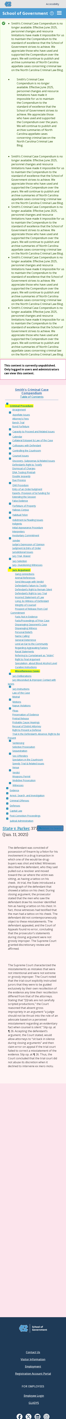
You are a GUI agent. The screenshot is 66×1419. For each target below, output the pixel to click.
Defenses (15, 805)
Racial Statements (24, 651)
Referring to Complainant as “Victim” (34, 655)
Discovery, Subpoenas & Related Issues (34, 460)
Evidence (14, 790)
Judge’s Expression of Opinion (28, 544)
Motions (17, 701)
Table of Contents (31, 397)
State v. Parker (16, 828)
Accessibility (52, 4)
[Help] (52, 13)
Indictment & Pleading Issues (28, 520)
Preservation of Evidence (25, 714)
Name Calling (22, 636)
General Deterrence (25, 640)
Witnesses (18, 785)
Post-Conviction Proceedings (25, 815)
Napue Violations (21, 705)
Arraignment (19, 409)
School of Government (25, 13)
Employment (33, 1366)
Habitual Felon (20, 514)
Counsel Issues (21, 455)
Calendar (17, 436)
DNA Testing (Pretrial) (23, 472)
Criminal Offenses (19, 800)
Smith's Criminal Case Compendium (32, 391)
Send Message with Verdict (29, 581)
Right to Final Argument (27, 659)
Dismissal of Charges (23, 468)
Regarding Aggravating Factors (31, 647)
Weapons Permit (21, 776)
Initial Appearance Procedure (27, 527)
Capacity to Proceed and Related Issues (34, 431)
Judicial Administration (21, 820)
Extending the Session (24, 496)
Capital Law (16, 810)
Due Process (19, 480)
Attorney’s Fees (20, 418)
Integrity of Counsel (25, 604)
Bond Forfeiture (20, 426)
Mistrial (16, 696)
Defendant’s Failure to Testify (31, 585)
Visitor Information (33, 1359)
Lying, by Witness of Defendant (32, 601)
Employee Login (34, 1396)
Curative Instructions (26, 667)
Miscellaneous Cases (27, 671)
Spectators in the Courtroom (27, 759)
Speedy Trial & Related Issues (28, 763)
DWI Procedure (21, 485)
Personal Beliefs (23, 632)
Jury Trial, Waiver (21, 556)
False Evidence (20, 500)
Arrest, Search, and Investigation (27, 795)
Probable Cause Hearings (26, 722)
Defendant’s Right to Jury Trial (31, 593)
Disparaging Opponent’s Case (31, 624)
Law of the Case (21, 692)
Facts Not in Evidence (26, 616)
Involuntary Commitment (25, 535)
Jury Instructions (21, 688)
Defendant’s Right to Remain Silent (33, 589)
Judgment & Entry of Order (26, 548)
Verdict (16, 772)
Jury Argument (21, 570)
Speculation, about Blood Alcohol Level (36, 663)
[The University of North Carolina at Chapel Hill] (6, 4)
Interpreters (18, 531)
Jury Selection (20, 561)
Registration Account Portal (33, 1373)
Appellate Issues (21, 414)
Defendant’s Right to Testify (27, 464)
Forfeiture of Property (24, 505)
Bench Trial (18, 422)
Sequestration (19, 750)
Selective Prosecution (23, 746)
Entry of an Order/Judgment (27, 489)
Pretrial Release (20, 718)
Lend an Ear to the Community (31, 643)
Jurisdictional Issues (22, 552)
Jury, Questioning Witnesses (27, 565)
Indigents (17, 523)
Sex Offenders (20, 755)
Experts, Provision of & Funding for (31, 493)
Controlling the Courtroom (27, 450)
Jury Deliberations (22, 676)
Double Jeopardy (21, 476)
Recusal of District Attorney (26, 726)
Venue (15, 767)
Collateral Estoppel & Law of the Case (32, 440)
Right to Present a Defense (26, 730)
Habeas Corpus (20, 509)
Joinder (16, 540)
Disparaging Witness (26, 628)
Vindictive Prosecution (24, 780)
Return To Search (51, 828)
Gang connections (24, 574)
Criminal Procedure (21, 405)
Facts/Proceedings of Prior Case (32, 620)
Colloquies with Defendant (27, 445)
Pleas (15, 710)
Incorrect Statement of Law (29, 597)
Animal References (25, 577)
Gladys (34, 1403)
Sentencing (18, 743)
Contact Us (33, 1352)
